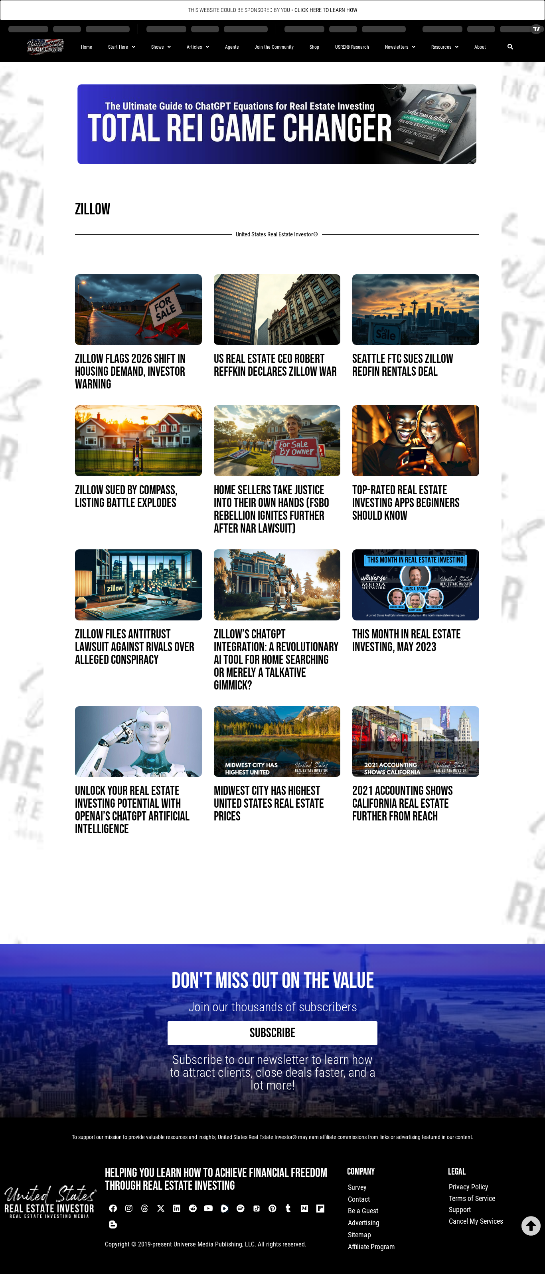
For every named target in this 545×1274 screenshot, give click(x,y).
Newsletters (396, 47)
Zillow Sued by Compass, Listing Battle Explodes (126, 497)
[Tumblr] (288, 1209)
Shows (157, 47)
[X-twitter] (161, 1209)
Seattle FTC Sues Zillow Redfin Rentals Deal (402, 365)
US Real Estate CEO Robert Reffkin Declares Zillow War (275, 365)
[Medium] (304, 1209)
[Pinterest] (272, 1209)
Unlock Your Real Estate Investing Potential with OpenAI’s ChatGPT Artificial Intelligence (132, 810)
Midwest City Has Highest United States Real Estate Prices (269, 803)
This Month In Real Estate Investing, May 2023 (406, 641)
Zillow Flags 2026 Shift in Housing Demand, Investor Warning (130, 371)
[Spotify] (241, 1209)
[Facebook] (113, 1209)
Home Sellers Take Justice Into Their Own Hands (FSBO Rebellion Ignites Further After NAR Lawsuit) (271, 510)
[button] (510, 47)
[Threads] (145, 1209)
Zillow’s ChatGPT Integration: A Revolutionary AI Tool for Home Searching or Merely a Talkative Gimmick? (276, 660)
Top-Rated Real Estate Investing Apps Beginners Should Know (406, 503)
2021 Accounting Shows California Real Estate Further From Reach (402, 803)
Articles (194, 47)
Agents (232, 47)
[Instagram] (129, 1209)
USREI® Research (352, 47)
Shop (314, 47)
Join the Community (274, 47)
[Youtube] (209, 1209)
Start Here (118, 47)
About (480, 47)
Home (86, 47)
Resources (441, 47)
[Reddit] (193, 1209)
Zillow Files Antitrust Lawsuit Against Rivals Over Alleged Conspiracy (134, 647)
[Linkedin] (177, 1209)
